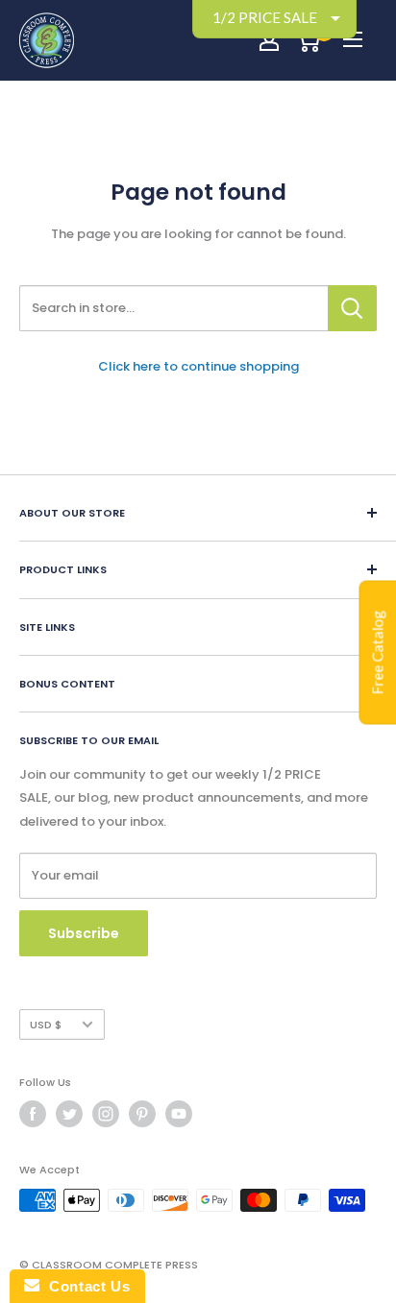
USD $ (46, 1024)
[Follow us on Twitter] (69, 1113)
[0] (308, 40)
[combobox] (173, 308)
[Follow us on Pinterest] (142, 1113)
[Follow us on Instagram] (105, 1113)
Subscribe (83, 933)
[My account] (269, 40)
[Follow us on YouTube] (178, 1113)
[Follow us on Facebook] (32, 1113)
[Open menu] (352, 39)
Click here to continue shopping (198, 366)
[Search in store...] (352, 308)
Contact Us (84, 1286)
